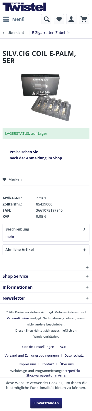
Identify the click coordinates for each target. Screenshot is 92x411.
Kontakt (48, 364)
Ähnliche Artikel (19, 249)
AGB (63, 346)
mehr (10, 236)
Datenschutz (74, 355)
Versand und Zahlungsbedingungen (32, 355)
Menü (18, 19)
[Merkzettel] (59, 19)
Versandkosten (18, 318)
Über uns (67, 364)
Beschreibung (17, 229)
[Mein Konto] (71, 19)
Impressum (27, 364)
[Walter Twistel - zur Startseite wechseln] (24, 7)
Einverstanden (46, 403)
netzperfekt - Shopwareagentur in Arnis (54, 373)
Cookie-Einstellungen (38, 346)
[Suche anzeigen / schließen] (46, 19)
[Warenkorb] (84, 19)
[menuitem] (13, 19)
